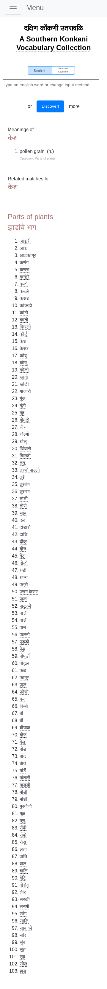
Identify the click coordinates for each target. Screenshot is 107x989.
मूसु (22, 820)
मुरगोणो (26, 806)
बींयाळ (25, 727)
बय (22, 699)
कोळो (24, 369)
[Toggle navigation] (13, 9)
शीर (23, 892)
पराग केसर (29, 591)
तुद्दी (23, 477)
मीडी (23, 792)
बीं (21, 720)
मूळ (22, 813)
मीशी (23, 799)
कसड (24, 298)
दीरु (23, 548)
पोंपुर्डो (25, 656)
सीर (23, 935)
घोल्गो (24, 434)
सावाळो (26, 928)
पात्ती (24, 613)
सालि (24, 920)
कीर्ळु (24, 334)
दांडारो (25, 527)
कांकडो (26, 305)
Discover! (50, 106)
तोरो (23, 505)
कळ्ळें (24, 291)
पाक (23, 598)
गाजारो (25, 391)
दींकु (23, 541)
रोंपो (23, 835)
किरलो (25, 326)
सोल (23, 963)
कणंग (24, 262)
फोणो (24, 691)
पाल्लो (25, 634)
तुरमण (25, 491)
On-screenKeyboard (63, 70)
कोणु (23, 362)
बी (21, 713)
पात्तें (23, 620)
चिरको (25, 455)
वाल (23, 863)
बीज (23, 734)
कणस (24, 269)
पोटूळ (24, 663)
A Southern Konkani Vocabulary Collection (53, 43)
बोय (23, 763)
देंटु (22, 555)
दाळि (24, 534)
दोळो (24, 563)
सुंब (22, 942)
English (39, 70)
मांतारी (25, 777)
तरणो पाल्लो (30, 470)
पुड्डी (24, 641)
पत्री (24, 584)
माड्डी (25, 784)
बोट (23, 756)
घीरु (23, 427)
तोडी (24, 498)
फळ (23, 670)
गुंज (22, 398)
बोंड (23, 749)
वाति (23, 856)
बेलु (22, 742)
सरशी (24, 906)
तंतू (22, 462)
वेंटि (23, 877)
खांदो (24, 377)
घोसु (23, 441)
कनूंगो (24, 276)
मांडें (23, 770)
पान (23, 627)
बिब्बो (24, 706)
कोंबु (23, 355)
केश (23, 341)
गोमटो (24, 419)
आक (23, 248)
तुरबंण (25, 484)
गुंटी (23, 405)
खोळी (24, 384)
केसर (24, 348)
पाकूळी (25, 606)
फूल (23, 684)
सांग (23, 913)
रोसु (23, 842)
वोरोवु (24, 885)
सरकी (25, 899)
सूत (23, 949)
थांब (23, 513)
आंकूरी (25, 241)
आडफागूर (28, 255)
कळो (24, 284)
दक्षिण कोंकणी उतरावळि (53, 28)
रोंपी (23, 827)
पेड (22, 648)
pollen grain (32, 151)
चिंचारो (25, 448)
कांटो (24, 312)
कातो (24, 319)
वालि (24, 870)
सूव (22, 956)
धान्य (24, 577)
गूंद (22, 412)
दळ (22, 520)
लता (23, 849)
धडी (23, 570)
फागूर (24, 677)
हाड (23, 970)
